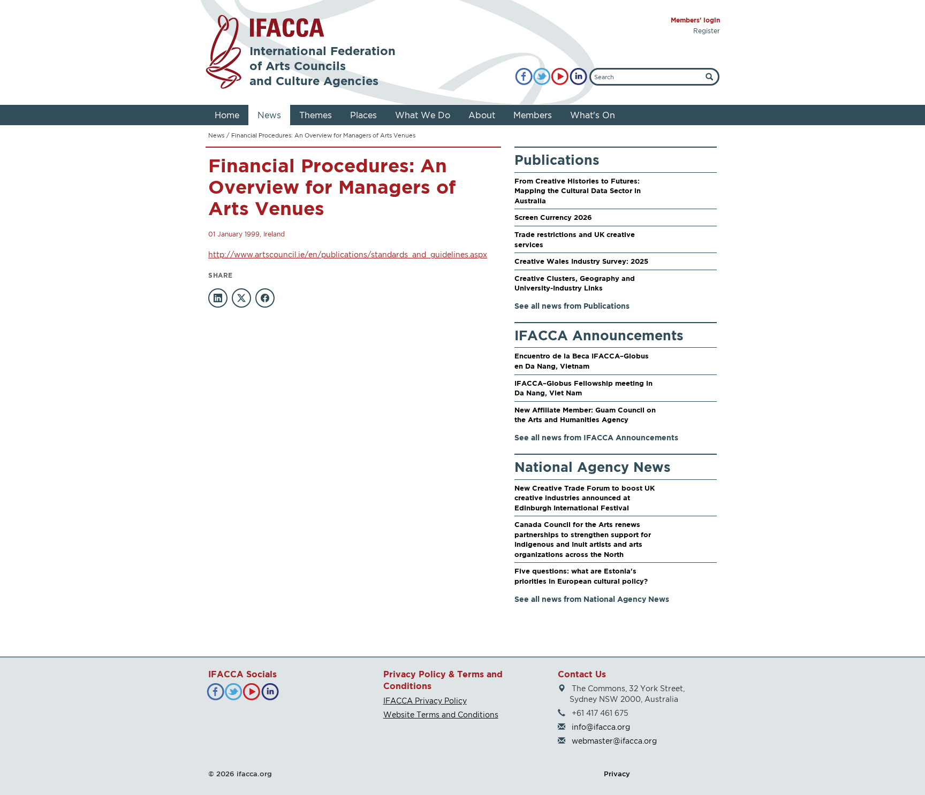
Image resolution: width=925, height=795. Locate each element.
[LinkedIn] (578, 77)
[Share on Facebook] (265, 298)
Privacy (617, 773)
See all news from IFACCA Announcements (596, 437)
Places (363, 115)
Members (532, 115)
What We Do (422, 115)
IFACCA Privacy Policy (425, 701)
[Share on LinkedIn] (218, 298)
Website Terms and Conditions (440, 714)
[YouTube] (560, 77)
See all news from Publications (572, 306)
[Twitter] (542, 77)
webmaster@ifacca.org (614, 741)
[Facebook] (524, 77)
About (481, 115)
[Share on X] (241, 298)
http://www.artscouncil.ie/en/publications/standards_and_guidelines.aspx (347, 254)
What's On (592, 115)
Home (227, 115)
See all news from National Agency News (591, 599)
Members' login (695, 20)
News (269, 115)
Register (706, 30)
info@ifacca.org (601, 727)
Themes (315, 115)
